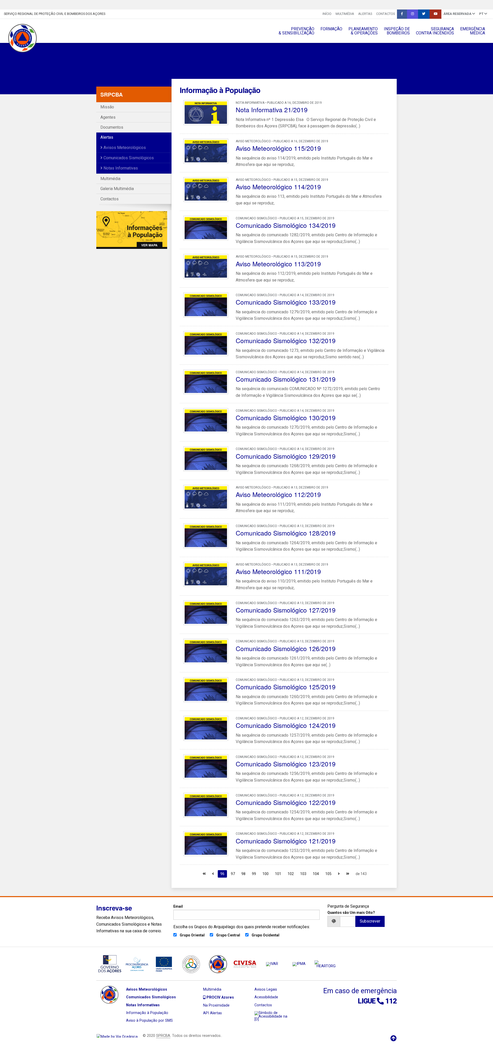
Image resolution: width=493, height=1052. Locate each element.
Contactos (385, 14)
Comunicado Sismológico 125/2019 (286, 686)
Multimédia (345, 14)
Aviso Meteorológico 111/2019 (278, 571)
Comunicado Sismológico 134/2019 (286, 225)
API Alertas (212, 1013)
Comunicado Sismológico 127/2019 (286, 609)
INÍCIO (327, 14)
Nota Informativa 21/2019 (272, 109)
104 (316, 874)
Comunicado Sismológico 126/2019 (286, 648)
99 (254, 874)
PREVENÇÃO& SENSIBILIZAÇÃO (296, 30)
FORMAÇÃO (331, 28)
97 (233, 874)
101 (278, 874)
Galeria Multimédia (117, 188)
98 (243, 874)
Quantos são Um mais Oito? (351, 912)
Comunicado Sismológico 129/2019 (286, 456)
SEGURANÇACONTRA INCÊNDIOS (435, 30)
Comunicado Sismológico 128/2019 (286, 532)
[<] (213, 873)
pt (481, 14)
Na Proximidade (216, 1005)
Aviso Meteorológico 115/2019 (278, 148)
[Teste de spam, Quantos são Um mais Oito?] (347, 921)
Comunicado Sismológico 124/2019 (286, 725)
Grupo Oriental (192, 935)
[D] (256, 1019)
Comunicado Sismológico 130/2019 (286, 417)
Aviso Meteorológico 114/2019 (278, 186)
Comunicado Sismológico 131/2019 (286, 378)
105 (328, 874)
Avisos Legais (265, 989)
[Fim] (348, 873)
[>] (338, 873)
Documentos (111, 127)
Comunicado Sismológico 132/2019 (286, 340)
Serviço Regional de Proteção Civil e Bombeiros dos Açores (54, 14)
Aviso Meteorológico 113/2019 (278, 263)
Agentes (108, 117)
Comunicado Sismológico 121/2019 (286, 840)
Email (178, 906)
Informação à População (147, 1013)
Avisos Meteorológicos (124, 147)
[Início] (204, 873)
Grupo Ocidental (265, 935)
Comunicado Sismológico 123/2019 (286, 763)
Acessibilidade (266, 997)
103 (303, 874)
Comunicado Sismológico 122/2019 (286, 802)
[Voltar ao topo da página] (393, 1038)
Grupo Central (228, 935)
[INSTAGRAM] (412, 14)
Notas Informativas (120, 168)
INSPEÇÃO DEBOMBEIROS (397, 30)
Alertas (365, 14)
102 (291, 874)
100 (265, 874)
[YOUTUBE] (435, 14)
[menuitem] (327, 14)
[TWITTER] (424, 14)
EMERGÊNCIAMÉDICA (472, 30)
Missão (107, 107)
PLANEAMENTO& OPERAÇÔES (363, 30)
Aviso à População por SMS (149, 1020)
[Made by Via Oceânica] (117, 1035)
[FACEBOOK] (402, 14)
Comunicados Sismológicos (128, 157)
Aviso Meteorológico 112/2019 (278, 494)
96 (222, 874)
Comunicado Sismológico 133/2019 (286, 301)
